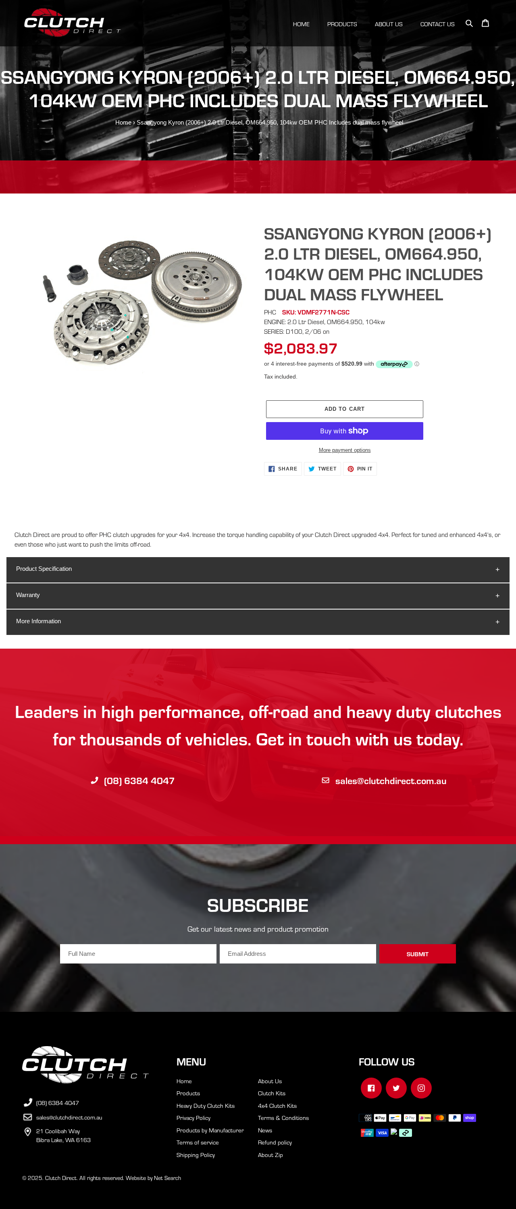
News (265, 1130)
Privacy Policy (193, 1117)
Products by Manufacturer (210, 1130)
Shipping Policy (196, 1155)
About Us (270, 1081)
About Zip (270, 1155)
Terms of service (198, 1142)
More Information (38, 621)
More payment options (345, 450)
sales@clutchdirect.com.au (391, 780)
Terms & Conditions (283, 1117)
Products (188, 1093)
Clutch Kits (271, 1093)
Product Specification (44, 568)
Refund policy (275, 1142)
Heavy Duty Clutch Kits (206, 1105)
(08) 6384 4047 (139, 780)
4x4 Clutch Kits (277, 1105)
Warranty (28, 594)
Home (123, 122)
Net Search (167, 1178)
